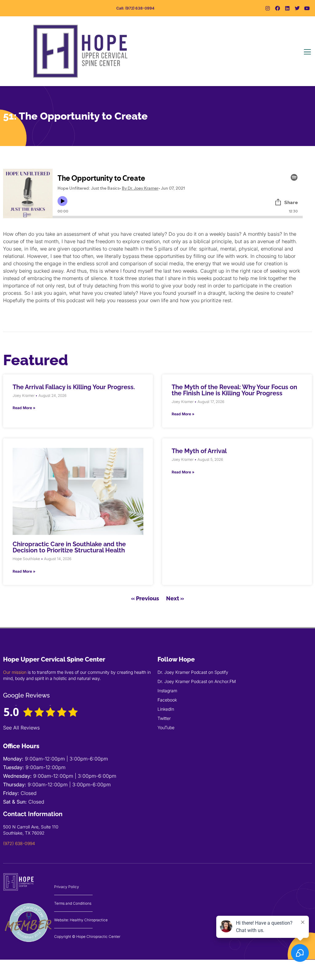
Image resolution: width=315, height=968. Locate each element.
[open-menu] (307, 52)
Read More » (24, 407)
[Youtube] (307, 8)
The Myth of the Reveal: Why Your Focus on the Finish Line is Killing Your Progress (234, 390)
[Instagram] (268, 8)
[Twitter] (297, 8)
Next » (175, 598)
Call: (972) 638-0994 (135, 8)
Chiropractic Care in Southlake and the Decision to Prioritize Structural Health (69, 547)
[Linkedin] (287, 8)
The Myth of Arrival (199, 451)
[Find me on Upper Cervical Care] (28, 946)
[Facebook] (277, 8)
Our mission (14, 672)
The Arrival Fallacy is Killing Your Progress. (74, 387)
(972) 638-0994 (19, 843)
